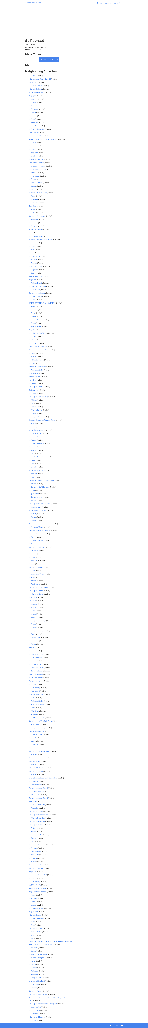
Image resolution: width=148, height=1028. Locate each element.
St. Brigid (32, 363)
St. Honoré (32, 406)
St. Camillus (33, 738)
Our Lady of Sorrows (36, 590)
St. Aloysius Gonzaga (36, 694)
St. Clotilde (33, 467)
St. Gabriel (32, 520)
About (107, 3)
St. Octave (32, 142)
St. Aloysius (33, 269)
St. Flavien (32, 440)
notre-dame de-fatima (36, 731)
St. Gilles (32, 246)
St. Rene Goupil (34, 691)
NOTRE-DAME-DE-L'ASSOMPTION (42, 303)
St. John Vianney (34, 687)
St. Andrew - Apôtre (36, 182)
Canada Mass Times (33, 3)
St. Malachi (33, 754)
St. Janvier (32, 112)
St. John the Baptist (35, 320)
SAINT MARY (34, 855)
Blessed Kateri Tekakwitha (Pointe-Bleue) (43, 139)
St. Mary (32, 209)
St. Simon (32, 273)
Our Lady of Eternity (36, 631)
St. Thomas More (35, 326)
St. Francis (32, 356)
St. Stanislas (33, 607)
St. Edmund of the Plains (37, 286)
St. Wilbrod (33, 597)
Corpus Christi (34, 493)
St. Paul (31, 403)
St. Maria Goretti (35, 724)
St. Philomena (33, 122)
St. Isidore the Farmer (36, 360)
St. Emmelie (33, 172)
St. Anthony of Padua (36, 236)
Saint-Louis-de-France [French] (40, 79)
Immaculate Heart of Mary (38, 470)
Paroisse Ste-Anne (35, 376)
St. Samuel (32, 500)
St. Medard (32, 831)
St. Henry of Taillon (35, 977)
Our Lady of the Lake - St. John (40, 503)
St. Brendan (33, 987)
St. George (32, 186)
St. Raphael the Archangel (38, 954)
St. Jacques (32, 299)
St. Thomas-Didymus (36, 159)
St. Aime (32, 570)
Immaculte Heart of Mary (38, 192)
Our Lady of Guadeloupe (37, 621)
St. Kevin (32, 961)
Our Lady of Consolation (37, 845)
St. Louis (32, 490)
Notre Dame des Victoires (38, 346)
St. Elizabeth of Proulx (36, 574)
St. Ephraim (33, 554)
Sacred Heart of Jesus (36, 136)
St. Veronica (33, 617)
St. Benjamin (33, 152)
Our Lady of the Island (36, 824)
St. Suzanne (33, 116)
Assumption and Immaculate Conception (43, 778)
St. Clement (33, 858)
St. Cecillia (32, 878)
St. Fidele (32, 634)
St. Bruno (32, 313)
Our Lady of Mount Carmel (38, 788)
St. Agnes (32, 196)
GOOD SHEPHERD (35, 677)
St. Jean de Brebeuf (35, 85)
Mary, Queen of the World (38, 333)
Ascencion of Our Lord (37, 981)
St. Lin (31, 233)
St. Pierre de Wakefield (37, 804)
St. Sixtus (32, 707)
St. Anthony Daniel (35, 283)
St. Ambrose (33, 226)
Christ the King (34, 390)
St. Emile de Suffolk (36, 734)
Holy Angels (33, 801)
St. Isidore (32, 353)
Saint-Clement (34, 132)
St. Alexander (33, 808)
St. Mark (32, 249)
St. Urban (32, 557)
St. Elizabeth (33, 203)
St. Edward (32, 316)
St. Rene (31, 477)
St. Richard (32, 828)
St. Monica (32, 306)
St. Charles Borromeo (36, 443)
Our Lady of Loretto (36, 868)
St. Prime (32, 895)
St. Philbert (33, 383)
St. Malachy (33, 513)
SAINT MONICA (35, 885)
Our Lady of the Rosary (37, 293)
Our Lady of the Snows (37, 758)
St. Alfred (32, 149)
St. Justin (32, 243)
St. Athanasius (34, 544)
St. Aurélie (32, 336)
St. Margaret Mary (35, 507)
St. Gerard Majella (35, 664)
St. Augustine (33, 199)
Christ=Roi (32, 483)
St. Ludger (32, 213)
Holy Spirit (32, 95)
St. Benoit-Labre (34, 256)
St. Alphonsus (33, 109)
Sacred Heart (33, 82)
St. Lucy (31, 463)
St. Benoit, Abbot (35, 1007)
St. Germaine (33, 223)
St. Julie (31, 253)
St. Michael (33, 614)
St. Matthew (33, 714)
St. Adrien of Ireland (36, 266)
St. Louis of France (35, 784)
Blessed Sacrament (35, 229)
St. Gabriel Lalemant (36, 540)
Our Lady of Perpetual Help (38, 350)
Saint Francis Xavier (36, 674)
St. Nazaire (32, 189)
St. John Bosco (34, 711)
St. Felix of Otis (34, 289)
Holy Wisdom (33, 911)
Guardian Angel (34, 761)
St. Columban (33, 744)
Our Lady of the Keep (36, 865)
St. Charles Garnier (35, 296)
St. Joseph (32, 102)
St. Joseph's (33, 627)
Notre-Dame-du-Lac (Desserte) (39, 530)
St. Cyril (32, 537)
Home (99, 3)
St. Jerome (32, 517)
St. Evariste (33, 156)
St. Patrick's (33, 967)
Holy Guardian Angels (36, 276)
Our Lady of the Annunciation (39, 751)
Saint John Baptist (35, 915)
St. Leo (31, 447)
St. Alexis (32, 921)
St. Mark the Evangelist (37, 704)
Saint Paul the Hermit (36, 162)
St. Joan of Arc (34, 176)
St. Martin (32, 423)
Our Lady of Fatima (35, 991)
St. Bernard (32, 146)
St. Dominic (33, 848)
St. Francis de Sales (35, 433)
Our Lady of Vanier (35, 417)
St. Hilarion (33, 259)
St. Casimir (32, 748)
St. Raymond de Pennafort (38, 875)
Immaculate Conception (37, 92)
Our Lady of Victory (36, 771)
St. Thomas (32, 450)
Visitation (32, 380)
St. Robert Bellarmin (36, 534)
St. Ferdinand (33, 560)
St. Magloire (33, 99)
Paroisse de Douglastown (37, 366)
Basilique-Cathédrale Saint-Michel (41, 239)
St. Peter (32, 610)
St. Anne (32, 106)
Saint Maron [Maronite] (37, 1017)
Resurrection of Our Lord (37, 169)
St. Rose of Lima (34, 794)
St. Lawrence (33, 550)
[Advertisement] (74, 22)
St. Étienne (32, 179)
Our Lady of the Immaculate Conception (43, 1003)
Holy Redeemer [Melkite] (38, 891)
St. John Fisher (34, 984)
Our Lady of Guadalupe (37, 821)
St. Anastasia (33, 373)
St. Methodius (33, 219)
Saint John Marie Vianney (38, 768)
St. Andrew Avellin (35, 932)
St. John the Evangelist (37, 129)
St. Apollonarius (34, 584)
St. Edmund (33, 473)
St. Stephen (32, 838)
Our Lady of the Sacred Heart (39, 587)
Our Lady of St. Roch (36, 928)
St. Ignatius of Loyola (36, 667)
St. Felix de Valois (35, 851)
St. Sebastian (33, 947)
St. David (32, 651)
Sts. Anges (32, 600)
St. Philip (32, 460)
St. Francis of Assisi (36, 437)
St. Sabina (32, 951)
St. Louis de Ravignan (36, 908)
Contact (117, 3)
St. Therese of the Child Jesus (39, 487)
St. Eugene (32, 905)
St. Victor (32, 577)
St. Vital (31, 935)
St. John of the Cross (36, 594)
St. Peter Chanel (34, 1010)
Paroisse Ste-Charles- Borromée (40, 524)
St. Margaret (33, 604)
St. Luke (31, 453)
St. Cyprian (32, 393)
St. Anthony (33, 263)
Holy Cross (32, 206)
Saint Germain (34, 641)
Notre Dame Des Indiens (37, 888)
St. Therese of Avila (35, 497)
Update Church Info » (49, 59)
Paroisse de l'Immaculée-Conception (41, 480)
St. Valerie (32, 741)
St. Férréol (32, 75)
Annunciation (33, 126)
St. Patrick (32, 644)
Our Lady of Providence (37, 216)
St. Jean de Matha (35, 637)
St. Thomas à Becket (36, 671)
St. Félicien (33, 400)
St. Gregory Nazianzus (36, 791)
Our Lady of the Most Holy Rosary (41, 721)
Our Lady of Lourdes (36, 386)
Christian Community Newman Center (42, 420)
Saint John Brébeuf (35, 89)
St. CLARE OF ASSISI (37, 717)
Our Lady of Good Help (37, 728)
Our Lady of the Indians (37, 547)
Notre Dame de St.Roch (37, 166)
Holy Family (33, 647)
